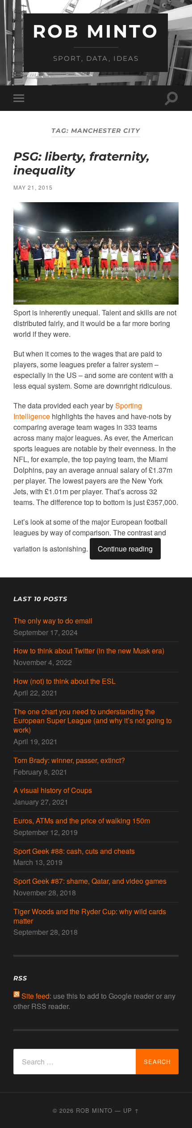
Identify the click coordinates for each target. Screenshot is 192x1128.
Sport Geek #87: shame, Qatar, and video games (90, 881)
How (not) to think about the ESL (64, 681)
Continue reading (125, 548)
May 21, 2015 (33, 187)
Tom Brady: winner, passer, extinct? (69, 760)
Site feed (35, 996)
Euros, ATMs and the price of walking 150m (81, 821)
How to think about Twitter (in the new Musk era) (88, 651)
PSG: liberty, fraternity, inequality (81, 163)
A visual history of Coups (52, 790)
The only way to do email (52, 621)
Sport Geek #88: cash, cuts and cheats (74, 851)
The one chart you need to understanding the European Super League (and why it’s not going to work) (92, 721)
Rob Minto (96, 31)
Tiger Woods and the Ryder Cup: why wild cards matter (89, 916)
